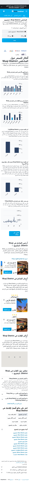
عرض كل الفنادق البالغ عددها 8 (20, 259)
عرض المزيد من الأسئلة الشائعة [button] (14, 403)
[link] (14, 233)
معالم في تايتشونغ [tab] (13, 425)
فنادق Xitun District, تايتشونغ (20, 433)
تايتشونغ (11, 479)
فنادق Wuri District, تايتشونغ (20, 443)
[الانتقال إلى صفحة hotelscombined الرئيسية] (18, 11)
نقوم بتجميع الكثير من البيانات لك (18, 470)
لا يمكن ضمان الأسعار (20, 462)
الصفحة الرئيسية (25, 479)
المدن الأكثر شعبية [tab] (22, 418)
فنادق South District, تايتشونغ (20, 446)
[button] (1, 6)
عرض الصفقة (8, 272)
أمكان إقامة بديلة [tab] (12, 414)
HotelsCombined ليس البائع (19, 467)
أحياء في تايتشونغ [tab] (23, 414)
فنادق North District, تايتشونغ (20, 448)
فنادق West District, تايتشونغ (20, 435)
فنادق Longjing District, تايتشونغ (19, 450)
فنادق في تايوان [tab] (23, 425)
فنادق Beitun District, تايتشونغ (20, 452)
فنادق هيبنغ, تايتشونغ (22, 441)
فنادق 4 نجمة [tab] (15, 421)
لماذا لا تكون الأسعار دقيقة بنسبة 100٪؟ (16, 472)
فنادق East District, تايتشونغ (20, 439)
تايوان (19, 479)
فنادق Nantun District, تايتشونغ (19, 437)
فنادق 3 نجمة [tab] (24, 421)
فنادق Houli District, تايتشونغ (20, 454)
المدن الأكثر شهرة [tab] (12, 418)
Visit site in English (14, 7)
